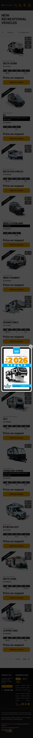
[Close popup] (31, 346)
